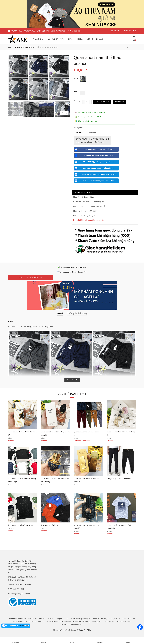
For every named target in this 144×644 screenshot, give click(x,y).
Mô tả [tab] (60, 313)
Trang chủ (38, 39)
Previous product (129, 47)
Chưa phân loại (29, 47)
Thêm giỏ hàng (102, 102)
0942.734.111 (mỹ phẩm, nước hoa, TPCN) (98, 181)
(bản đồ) (77, 31)
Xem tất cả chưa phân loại (30, 277)
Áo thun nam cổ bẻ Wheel (51, 525)
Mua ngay (119, 102)
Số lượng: (77, 101)
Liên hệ (90, 39)
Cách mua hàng (130, 31)
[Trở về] (9, 47)
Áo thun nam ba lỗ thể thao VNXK (21, 525)
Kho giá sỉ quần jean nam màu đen (120, 478)
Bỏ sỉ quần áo (116, 31)
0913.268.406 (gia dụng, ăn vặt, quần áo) (98, 168)
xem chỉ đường (21, 580)
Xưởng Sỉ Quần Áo (78, 630)
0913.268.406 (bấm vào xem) (17, 625)
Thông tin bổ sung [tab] (77, 313)
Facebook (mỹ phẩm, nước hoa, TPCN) (98, 155)
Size (75, 91)
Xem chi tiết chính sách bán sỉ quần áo (88, 220)
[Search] (134, 37)
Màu (75, 79)
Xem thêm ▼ (72, 380)
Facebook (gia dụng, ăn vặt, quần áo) (98, 149)
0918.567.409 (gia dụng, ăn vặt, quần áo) (98, 162)
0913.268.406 (29, 31)
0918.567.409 (16, 31)
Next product (134, 47)
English (100, 39)
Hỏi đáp (80, 39)
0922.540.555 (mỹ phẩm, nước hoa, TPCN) (98, 174)
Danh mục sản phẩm (55, 39)
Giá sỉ (70, 39)
